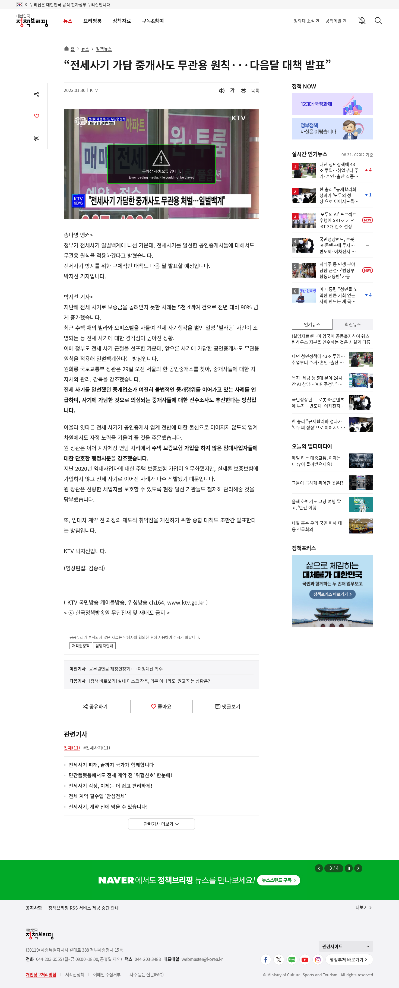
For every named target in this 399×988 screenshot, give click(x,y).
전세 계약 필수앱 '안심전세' (97, 796)
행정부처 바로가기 (346, 959)
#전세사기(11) (96, 747)
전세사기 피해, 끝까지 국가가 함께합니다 (111, 765)
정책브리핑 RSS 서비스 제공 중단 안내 (83, 907)
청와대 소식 (304, 20)
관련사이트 (332, 946)
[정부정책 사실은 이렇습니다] (332, 128)
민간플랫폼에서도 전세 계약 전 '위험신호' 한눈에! (120, 775)
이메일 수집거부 (107, 974)
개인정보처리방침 (41, 974)
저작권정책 (81, 645)
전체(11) (72, 747)
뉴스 (67, 20)
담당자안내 (104, 645)
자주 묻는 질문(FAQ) (146, 974)
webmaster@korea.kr (202, 959)
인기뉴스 (312, 324)
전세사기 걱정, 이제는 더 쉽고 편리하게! (110, 786)
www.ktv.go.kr (185, 602)
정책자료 (122, 20)
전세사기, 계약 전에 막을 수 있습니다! (108, 807)
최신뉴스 (353, 324)
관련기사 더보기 (158, 824)
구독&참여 (153, 20)
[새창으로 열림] (243, 90)
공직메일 (333, 20)
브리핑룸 (92, 20)
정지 (349, 868)
